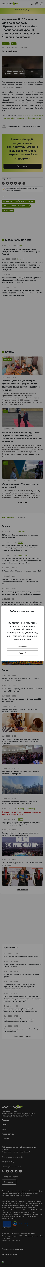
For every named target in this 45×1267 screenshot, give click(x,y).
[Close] (38, 611)
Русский (22, 653)
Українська (22, 646)
